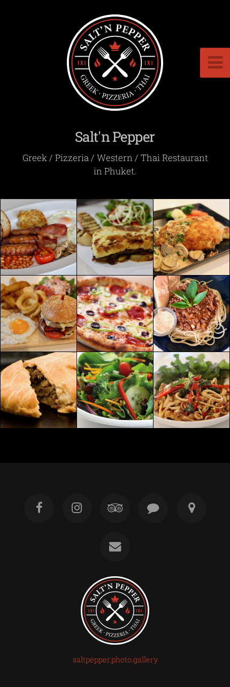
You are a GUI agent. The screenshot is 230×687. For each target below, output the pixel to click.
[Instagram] (77, 508)
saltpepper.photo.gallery (115, 659)
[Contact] (115, 547)
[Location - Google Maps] (191, 508)
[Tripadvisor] (115, 508)
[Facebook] (38, 508)
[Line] (153, 508)
